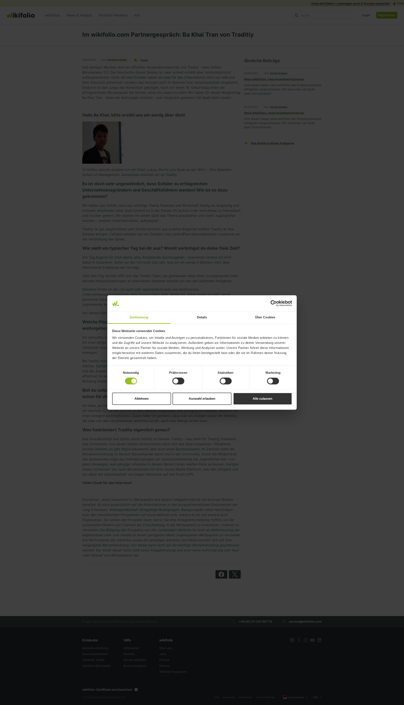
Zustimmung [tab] (139, 317)
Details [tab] (202, 317)
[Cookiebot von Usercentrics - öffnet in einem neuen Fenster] (273, 303)
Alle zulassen (262, 398)
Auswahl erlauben (202, 398)
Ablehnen (141, 398)
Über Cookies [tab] (265, 317)
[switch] (178, 381)
